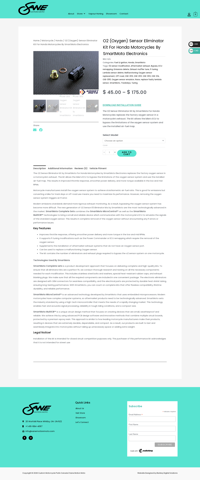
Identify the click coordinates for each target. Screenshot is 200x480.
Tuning (135, 83)
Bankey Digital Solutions (167, 473)
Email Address (136, 414)
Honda (59, 40)
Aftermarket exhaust (140, 66)
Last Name (133, 434)
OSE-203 (129, 76)
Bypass (154, 66)
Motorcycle (47, 40)
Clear (105, 145)
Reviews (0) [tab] (81, 168)
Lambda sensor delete (113, 72)
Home (36, 40)
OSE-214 (155, 76)
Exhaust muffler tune (139, 69)
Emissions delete (121, 69)
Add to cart (127, 153)
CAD (193, 50)
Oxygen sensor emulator (123, 79)
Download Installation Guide (122, 105)
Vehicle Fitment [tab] (98, 168)
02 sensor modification (119, 66)
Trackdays (126, 83)
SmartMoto (140, 62)
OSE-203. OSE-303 (142, 76)
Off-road (120, 76)
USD (194, 44)
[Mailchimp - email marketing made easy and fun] (142, 450)
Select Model (110, 135)
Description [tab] (39, 168)
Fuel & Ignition (120, 62)
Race (137, 79)
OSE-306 (107, 79)
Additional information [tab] (60, 168)
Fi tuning (154, 69)
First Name (133, 424)
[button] (81, 13)
